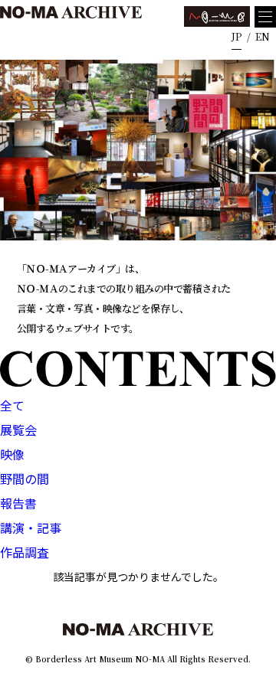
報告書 (18, 503)
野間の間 (24, 478)
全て (12, 405)
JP (237, 36)
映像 (12, 454)
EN (262, 36)
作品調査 (24, 552)
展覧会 (18, 429)
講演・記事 (30, 527)
